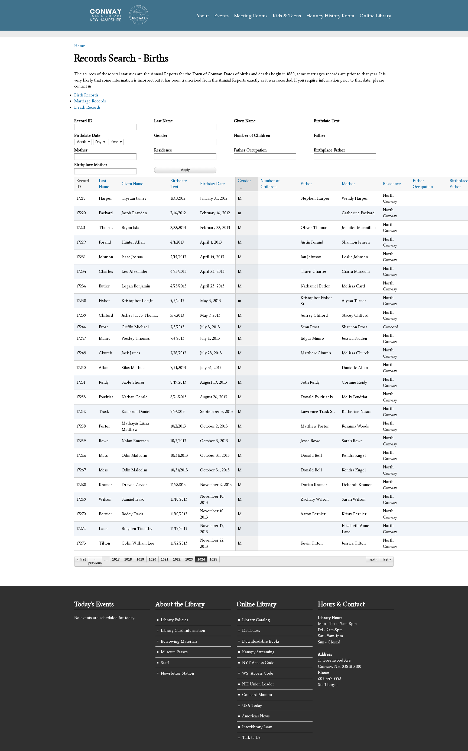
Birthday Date (212, 183)
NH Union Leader (258, 684)
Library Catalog (256, 619)
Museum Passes (174, 651)
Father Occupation (250, 150)
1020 (152, 559)
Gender (160, 135)
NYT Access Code (258, 662)
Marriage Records (90, 101)
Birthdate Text (326, 120)
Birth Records (86, 95)
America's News (256, 716)
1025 (213, 559)
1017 (116, 559)
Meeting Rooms (250, 15)
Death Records (87, 107)
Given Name (245, 120)
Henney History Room (330, 15)
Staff (165, 662)
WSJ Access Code (257, 673)
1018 (128, 559)
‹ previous (95, 561)
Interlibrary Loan (257, 726)
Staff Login (327, 684)
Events (221, 15)
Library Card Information (183, 630)
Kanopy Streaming (258, 651)
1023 (189, 559)
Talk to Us (251, 737)
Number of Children (252, 135)
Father (319, 135)
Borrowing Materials (179, 641)
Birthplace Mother (90, 164)
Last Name (163, 120)
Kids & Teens (287, 15)
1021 (164, 559)
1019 (140, 559)
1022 (177, 559)
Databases (251, 630)
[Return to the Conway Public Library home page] (117, 22)
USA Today (252, 705)
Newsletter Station (177, 673)
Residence (163, 150)
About (202, 15)
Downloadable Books (261, 641)
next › (373, 559)
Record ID (83, 120)
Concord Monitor (257, 694)
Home (79, 45)
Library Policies (174, 619)
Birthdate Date (87, 135)
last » (387, 559)
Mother (80, 150)
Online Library (375, 15)
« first (81, 559)
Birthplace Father (329, 150)
